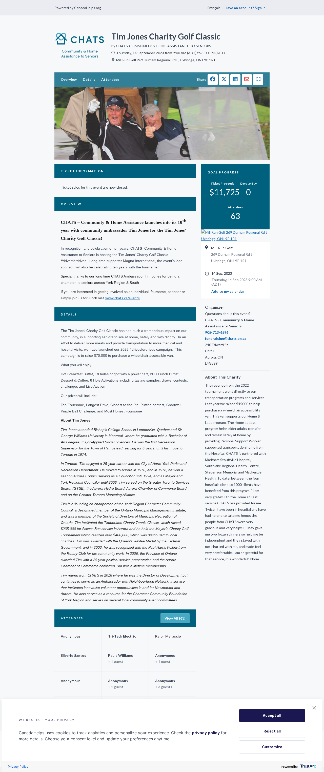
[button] (213, 79)
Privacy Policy (18, 766)
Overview (69, 79)
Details (89, 79)
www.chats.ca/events (122, 298)
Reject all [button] (272, 731)
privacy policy (206, 732)
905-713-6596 (216, 332)
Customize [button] (272, 747)
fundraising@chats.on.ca (225, 338)
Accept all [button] (272, 715)
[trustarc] (307, 766)
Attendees (110, 79)
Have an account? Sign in (245, 8)
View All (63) (175, 618)
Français (214, 8)
